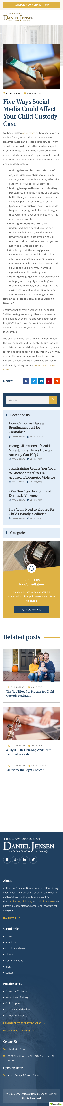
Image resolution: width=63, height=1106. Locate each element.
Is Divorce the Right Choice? (25, 770)
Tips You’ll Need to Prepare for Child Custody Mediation (31, 511)
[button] (56, 17)
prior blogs (28, 132)
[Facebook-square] (7, 860)
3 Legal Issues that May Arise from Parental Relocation (28, 752)
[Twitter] (33, 860)
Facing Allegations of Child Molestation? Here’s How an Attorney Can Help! (30, 450)
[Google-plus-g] (16, 860)
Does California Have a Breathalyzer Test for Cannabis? (26, 427)
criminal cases (46, 901)
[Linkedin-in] (24, 860)
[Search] (53, 400)
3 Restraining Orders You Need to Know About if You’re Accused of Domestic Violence (32, 473)
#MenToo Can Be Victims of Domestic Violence (30, 493)
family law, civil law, (20, 901)
